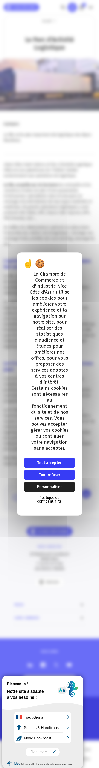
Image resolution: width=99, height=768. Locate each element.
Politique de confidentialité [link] (49, 499)
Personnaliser (49, 487)
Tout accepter (49, 463)
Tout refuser (49, 475)
